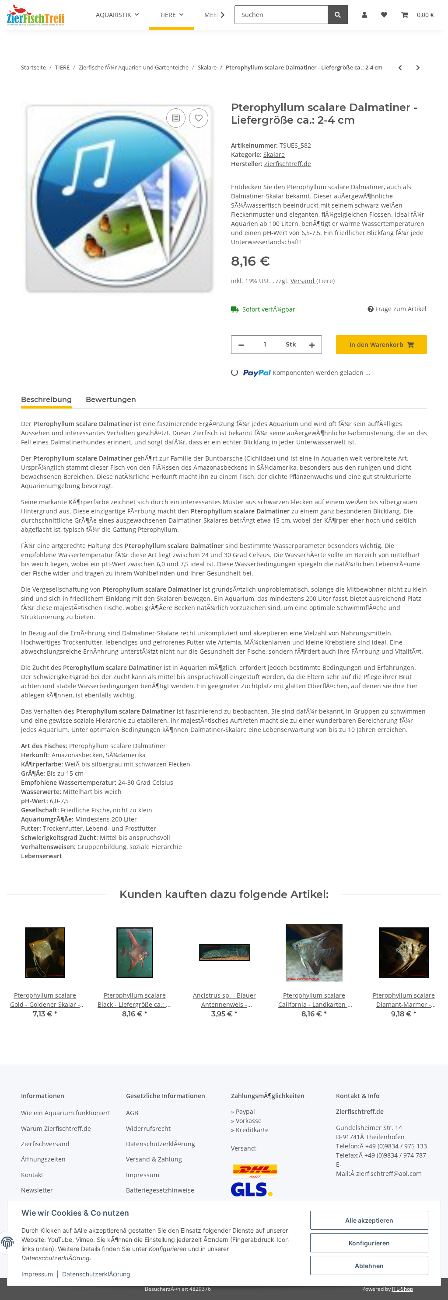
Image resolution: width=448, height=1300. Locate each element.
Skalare (274, 154)
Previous (21, 972)
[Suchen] (338, 14)
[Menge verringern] (241, 345)
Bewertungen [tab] (111, 399)
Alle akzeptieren (369, 1220)
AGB (132, 1113)
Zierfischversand (45, 1144)
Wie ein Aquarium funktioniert (65, 1113)
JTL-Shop (402, 1289)
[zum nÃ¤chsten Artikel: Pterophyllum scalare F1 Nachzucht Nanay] (418, 67)
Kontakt (32, 1175)
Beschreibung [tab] (46, 399)
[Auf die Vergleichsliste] (176, 118)
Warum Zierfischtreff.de (56, 1128)
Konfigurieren (369, 1243)
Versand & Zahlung (154, 1159)
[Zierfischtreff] (35, 15)
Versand (303, 281)
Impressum (142, 1175)
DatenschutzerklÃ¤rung (160, 1144)
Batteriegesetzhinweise (160, 1190)
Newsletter (37, 1190)
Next (427, 972)
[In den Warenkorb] (28, 96)
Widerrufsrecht (148, 1128)
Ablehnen (369, 1265)
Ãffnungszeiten (43, 1159)
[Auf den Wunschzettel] (198, 118)
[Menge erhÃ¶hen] (312, 345)
